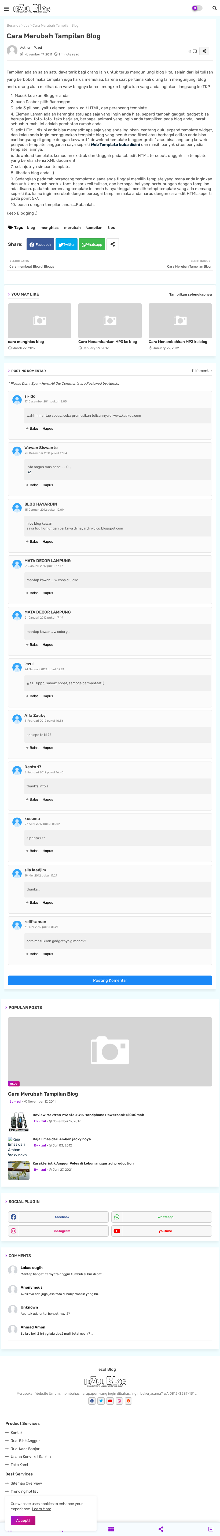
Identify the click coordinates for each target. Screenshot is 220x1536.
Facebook (43, 245)
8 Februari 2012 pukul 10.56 (44, 721)
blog (31, 227)
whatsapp (165, 1217)
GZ (29, 472)
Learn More (41, 1509)
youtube (165, 1231)
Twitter (69, 245)
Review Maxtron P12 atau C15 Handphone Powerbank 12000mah (88, 1115)
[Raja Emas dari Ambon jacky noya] (19, 1146)
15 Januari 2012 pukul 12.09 (44, 509)
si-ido (29, 396)
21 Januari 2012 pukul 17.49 (44, 617)
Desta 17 (32, 767)
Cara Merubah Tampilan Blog (43, 1094)
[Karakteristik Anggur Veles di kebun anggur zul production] (19, 1170)
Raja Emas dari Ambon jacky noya (62, 1139)
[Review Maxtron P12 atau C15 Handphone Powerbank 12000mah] (19, 1122)
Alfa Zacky (35, 715)
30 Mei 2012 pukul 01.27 (41, 927)
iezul (29, 663)
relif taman (35, 921)
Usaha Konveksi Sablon (31, 1456)
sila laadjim (35, 870)
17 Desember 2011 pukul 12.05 (46, 401)
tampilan (94, 227)
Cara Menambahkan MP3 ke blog (107, 341)
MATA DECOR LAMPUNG (47, 560)
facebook (62, 1217)
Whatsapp (94, 245)
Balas (34, 428)
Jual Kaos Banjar (25, 1449)
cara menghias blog (26, 341)
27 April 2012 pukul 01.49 (42, 824)
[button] (214, 8)
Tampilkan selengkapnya (190, 294)
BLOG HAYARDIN (40, 504)
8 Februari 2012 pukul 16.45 (44, 772)
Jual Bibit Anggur (25, 1441)
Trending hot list (24, 1491)
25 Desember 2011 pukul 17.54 (46, 453)
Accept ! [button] (23, 1520)
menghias (50, 227)
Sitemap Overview (26, 1483)
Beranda (13, 25)
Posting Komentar (110, 980)
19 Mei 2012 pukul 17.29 (41, 875)
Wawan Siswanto (41, 447)
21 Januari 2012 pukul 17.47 (44, 566)
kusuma (32, 818)
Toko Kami (19, 1465)
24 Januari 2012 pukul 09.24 (44, 669)
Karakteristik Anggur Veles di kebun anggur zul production (83, 1163)
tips (26, 25)
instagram (62, 1231)
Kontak (17, 1432)
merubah (72, 227)
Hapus (48, 428)
